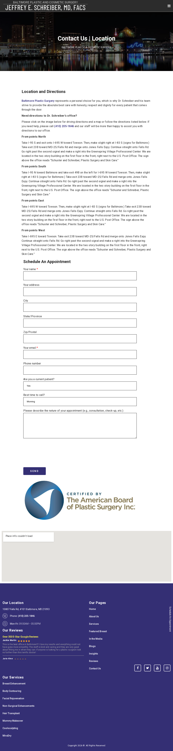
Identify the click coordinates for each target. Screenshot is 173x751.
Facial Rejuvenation (13, 698)
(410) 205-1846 (64, 126)
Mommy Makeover (13, 720)
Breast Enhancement (14, 683)
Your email (30, 347)
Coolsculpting (10, 728)
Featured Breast (98, 631)
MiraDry (7, 735)
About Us (94, 616)
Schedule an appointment (170, 619)
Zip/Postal (30, 332)
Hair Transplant (11, 713)
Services (94, 624)
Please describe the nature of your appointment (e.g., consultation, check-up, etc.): (73, 410)
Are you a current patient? (39, 379)
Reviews (93, 661)
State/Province (32, 316)
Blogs (92, 646)
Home (92, 609)
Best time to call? (34, 395)
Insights (93, 653)
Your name (30, 269)
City (25, 300)
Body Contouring (12, 691)
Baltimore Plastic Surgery (38, 100)
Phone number (32, 363)
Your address (31, 285)
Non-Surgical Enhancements (18, 706)
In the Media (95, 638)
